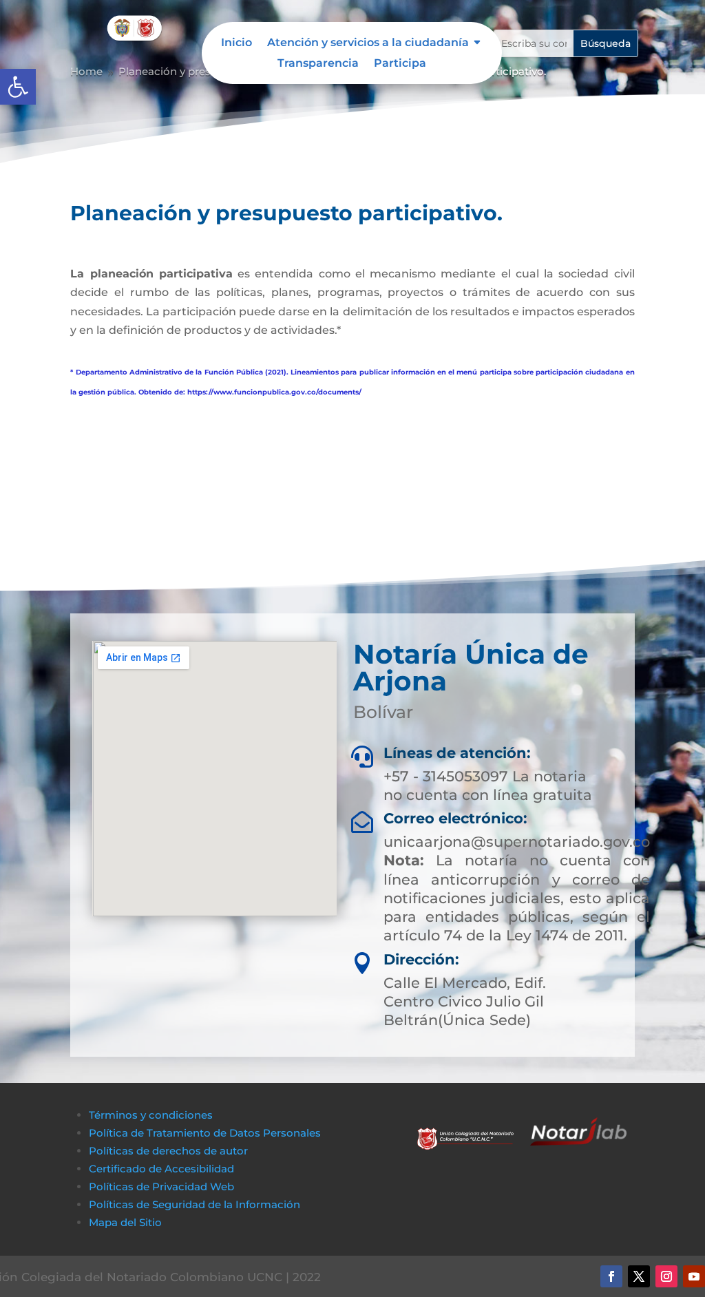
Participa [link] (400, 64)
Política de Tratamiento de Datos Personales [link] (205, 1132)
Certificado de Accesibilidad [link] (161, 1168)
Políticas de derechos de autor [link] (168, 1150)
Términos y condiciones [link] (151, 1114)
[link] (18, 87)
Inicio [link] (236, 43)
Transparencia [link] (318, 64)
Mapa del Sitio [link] (127, 1222)
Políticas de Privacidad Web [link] (161, 1186)
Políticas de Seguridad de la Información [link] (194, 1204)
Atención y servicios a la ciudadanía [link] (368, 43)
